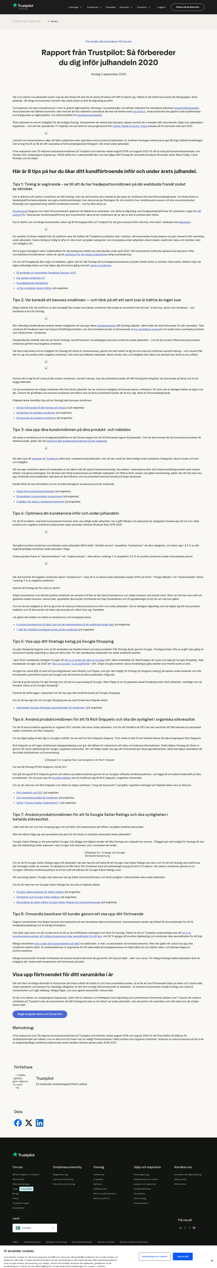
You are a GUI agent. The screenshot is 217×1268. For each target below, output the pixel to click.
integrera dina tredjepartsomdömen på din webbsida (77, 441)
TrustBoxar (52, 458)
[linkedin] (180, 1228)
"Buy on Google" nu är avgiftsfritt (70, 663)
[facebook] (185, 1228)
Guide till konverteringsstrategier (35, 491)
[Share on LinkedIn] (39, 1123)
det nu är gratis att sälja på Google (84, 660)
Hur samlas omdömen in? (30, 278)
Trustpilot (142, 7)
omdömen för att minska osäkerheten (86, 254)
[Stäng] (211, 1260)
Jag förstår (183, 1256)
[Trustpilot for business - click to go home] (23, 7)
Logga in (161, 7)
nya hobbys (139, 111)
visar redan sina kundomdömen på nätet (57, 943)
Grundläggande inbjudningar (32, 283)
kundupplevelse (106, 325)
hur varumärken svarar (146, 329)
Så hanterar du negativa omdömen (35, 412)
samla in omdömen (100, 265)
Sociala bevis (20, 211)
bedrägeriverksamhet (90, 115)
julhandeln (185, 222)
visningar (37, 458)
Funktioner (92, 7)
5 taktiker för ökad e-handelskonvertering (40, 501)
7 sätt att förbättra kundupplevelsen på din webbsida (47, 629)
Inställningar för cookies (154, 1256)
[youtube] (194, 1228)
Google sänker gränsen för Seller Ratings (40, 892)
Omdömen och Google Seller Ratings (38, 897)
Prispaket (111, 7)
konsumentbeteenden (186, 108)
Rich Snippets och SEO (29, 792)
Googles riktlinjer (61, 777)
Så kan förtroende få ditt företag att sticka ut (42, 407)
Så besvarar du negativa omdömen (36, 418)
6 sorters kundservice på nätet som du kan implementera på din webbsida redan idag (65, 624)
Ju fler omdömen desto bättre (33, 288)
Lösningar (73, 7)
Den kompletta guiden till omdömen (37, 797)
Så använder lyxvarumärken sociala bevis (39, 496)
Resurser (124, 7)
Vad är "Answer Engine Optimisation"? (38, 802)
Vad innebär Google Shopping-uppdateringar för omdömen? (51, 707)
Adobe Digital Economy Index (129, 126)
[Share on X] (29, 1123)
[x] (189, 1228)
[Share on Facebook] (18, 1123)
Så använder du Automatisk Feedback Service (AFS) (46, 272)
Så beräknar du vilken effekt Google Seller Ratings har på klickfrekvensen (58, 902)
